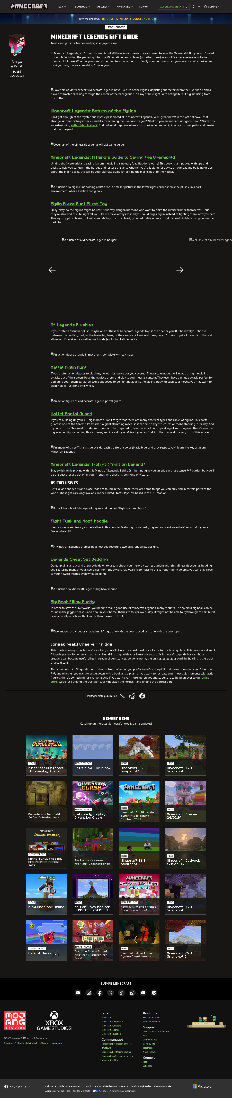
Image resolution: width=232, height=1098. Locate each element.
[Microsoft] (202, 1086)
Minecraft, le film (110, 1060)
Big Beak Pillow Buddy (73, 601)
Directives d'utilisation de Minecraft (21, 1043)
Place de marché (151, 1017)
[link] (78, 992)
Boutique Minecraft (152, 1021)
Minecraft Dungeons (111, 1025)
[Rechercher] (197, 7)
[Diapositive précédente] (52, 270)
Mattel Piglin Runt (69, 367)
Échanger (147, 1065)
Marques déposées (163, 1086)
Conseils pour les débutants (156, 1031)
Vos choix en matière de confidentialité (117, 1091)
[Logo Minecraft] (29, 7)
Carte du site (149, 1043)
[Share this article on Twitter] (122, 696)
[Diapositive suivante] (179, 270)
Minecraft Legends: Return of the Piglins (93, 111)
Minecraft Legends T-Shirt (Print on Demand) (98, 464)
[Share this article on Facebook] (142, 696)
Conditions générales (141, 1086)
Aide (145, 1035)
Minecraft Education (111, 1033)
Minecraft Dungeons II (112, 1021)
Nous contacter (150, 1051)
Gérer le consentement (51, 1043)
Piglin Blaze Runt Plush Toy (79, 204)
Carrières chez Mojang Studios (116, 1051)
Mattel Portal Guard (71, 413)
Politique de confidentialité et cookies (62, 1086)
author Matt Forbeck (84, 125)
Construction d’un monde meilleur (118, 1056)
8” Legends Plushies (72, 325)
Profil (145, 1061)
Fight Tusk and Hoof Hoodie (79, 521)
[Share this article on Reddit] (132, 696)
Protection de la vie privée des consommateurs (106, 1086)
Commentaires (150, 1039)
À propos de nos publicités (57, 1091)
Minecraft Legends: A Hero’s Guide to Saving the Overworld (113, 157)
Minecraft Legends (110, 1029)
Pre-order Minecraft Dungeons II (125, 18)
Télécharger (148, 1047)
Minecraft (106, 1017)
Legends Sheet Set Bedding (79, 559)
